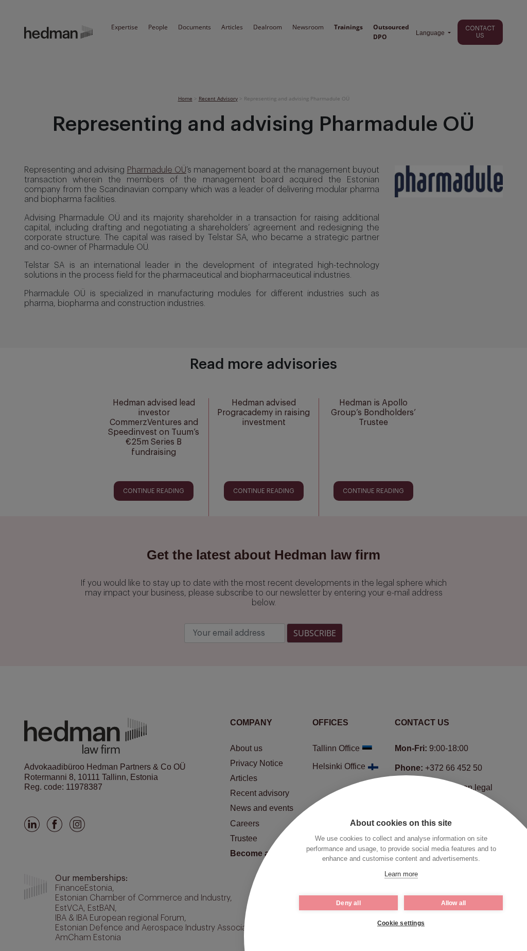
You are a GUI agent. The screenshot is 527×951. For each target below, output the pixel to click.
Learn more (401, 874)
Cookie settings (401, 923)
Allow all (453, 903)
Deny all (348, 903)
